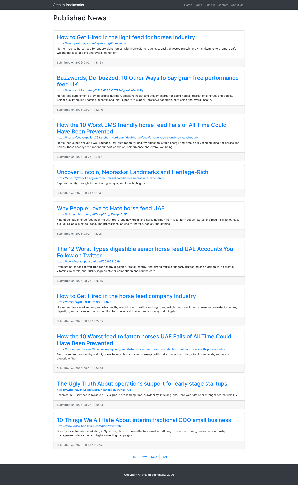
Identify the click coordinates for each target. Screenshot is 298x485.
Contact (223, 5)
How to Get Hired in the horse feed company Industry (126, 296)
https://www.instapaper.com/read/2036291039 (88, 261)
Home (188, 5)
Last (164, 457)
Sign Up (210, 5)
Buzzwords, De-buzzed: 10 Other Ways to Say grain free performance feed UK (148, 81)
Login (198, 5)
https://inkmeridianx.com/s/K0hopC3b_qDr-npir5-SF (92, 214)
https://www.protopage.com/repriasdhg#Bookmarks (92, 43)
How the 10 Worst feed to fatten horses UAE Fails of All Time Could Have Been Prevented (144, 339)
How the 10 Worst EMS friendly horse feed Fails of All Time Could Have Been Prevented (142, 128)
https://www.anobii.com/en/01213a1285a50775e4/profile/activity (100, 90)
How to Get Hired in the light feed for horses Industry (126, 37)
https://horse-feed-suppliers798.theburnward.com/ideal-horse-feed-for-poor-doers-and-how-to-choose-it (128, 137)
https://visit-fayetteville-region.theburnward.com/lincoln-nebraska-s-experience (110, 178)
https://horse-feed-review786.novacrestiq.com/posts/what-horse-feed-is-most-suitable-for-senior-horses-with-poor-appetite (141, 349)
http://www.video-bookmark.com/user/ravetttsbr (89, 426)
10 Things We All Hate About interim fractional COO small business (144, 420)
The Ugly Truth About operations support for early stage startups (142, 383)
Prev (144, 457)
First (134, 457)
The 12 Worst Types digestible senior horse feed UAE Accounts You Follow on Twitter (145, 252)
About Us (237, 5)
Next (154, 457)
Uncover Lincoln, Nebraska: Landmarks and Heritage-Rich (132, 172)
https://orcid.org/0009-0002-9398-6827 (84, 302)
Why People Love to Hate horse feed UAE (111, 208)
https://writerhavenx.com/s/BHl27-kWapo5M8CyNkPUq (94, 389)
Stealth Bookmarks (68, 5)
